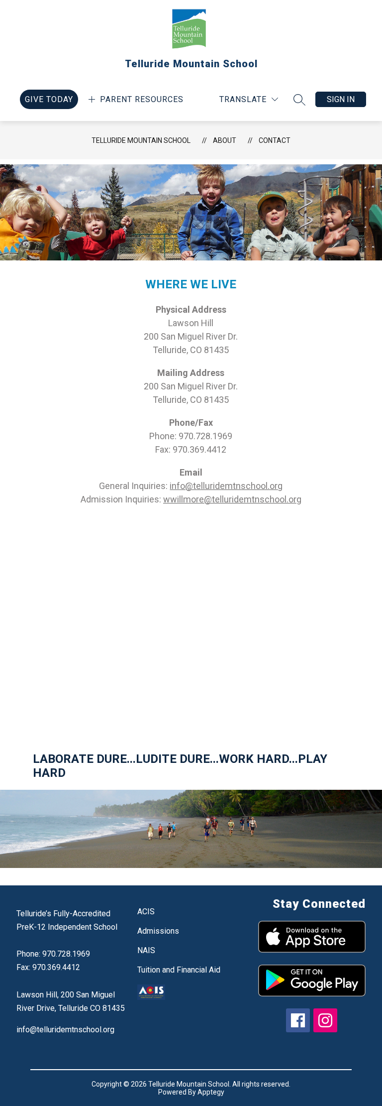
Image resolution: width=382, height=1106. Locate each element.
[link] (49, 99)
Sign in (341, 99)
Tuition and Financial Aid (178, 970)
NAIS (146, 950)
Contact (274, 140)
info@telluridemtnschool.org (65, 1029)
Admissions (158, 931)
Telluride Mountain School (141, 140)
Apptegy (210, 1092)
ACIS (146, 911)
